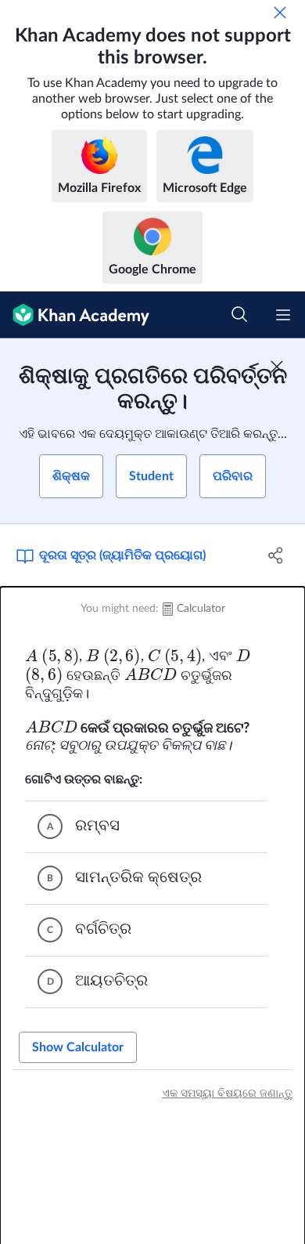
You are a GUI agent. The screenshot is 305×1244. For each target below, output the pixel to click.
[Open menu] (283, 315)
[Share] (275, 555)
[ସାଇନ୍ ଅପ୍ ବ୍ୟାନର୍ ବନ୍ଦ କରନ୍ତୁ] (276, 366)
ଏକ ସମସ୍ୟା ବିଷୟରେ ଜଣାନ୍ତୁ (227, 1093)
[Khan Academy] (74, 315)
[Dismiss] (279, 12)
